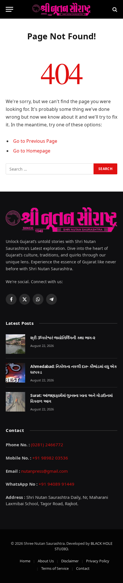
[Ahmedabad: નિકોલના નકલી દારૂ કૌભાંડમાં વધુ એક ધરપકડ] (15, 373)
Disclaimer (70, 560)
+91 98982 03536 (50, 458)
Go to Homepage (31, 151)
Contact (83, 568)
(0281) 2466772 (47, 444)
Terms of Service (55, 568)
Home (25, 560)
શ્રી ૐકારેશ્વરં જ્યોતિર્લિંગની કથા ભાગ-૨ (62, 337)
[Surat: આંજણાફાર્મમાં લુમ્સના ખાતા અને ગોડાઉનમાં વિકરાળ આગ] (15, 402)
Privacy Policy (97, 560)
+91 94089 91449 (56, 484)
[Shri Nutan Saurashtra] (61, 9)
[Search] (114, 9)
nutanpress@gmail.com (44, 471)
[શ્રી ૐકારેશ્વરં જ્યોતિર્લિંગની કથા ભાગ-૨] (15, 344)
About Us (46, 560)
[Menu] (9, 9)
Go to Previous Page (35, 141)
